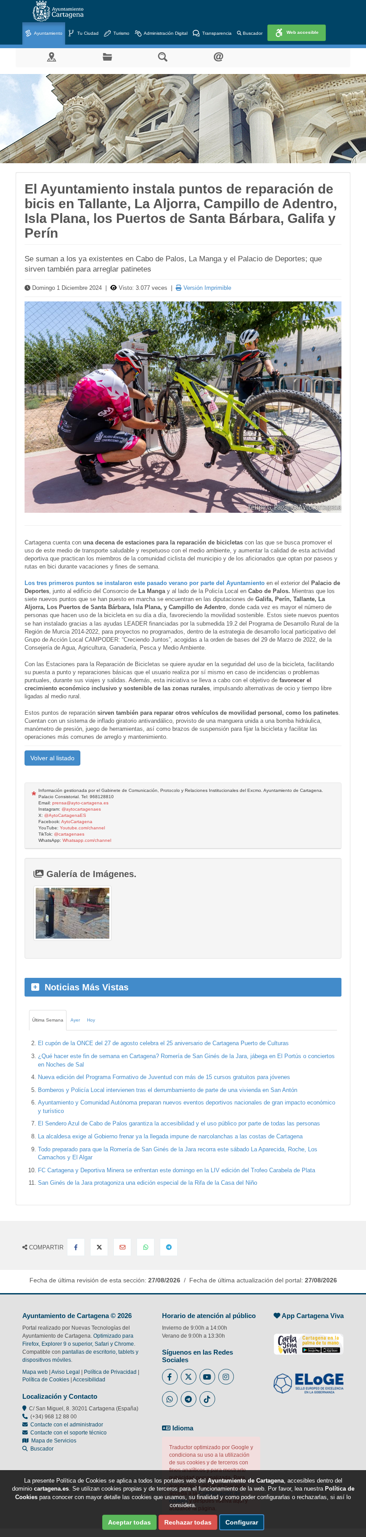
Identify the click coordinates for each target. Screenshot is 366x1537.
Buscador (251, 33)
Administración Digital (165, 33)
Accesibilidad (89, 1379)
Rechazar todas (188, 1522)
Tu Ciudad (87, 33)
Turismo (120, 33)
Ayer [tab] (75, 1020)
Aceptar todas (129, 1522)
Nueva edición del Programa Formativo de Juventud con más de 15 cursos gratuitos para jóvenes (164, 1077)
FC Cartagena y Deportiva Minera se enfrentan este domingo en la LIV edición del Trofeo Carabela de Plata (176, 1170)
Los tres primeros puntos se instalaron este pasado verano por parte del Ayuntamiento (145, 583)
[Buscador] (162, 56)
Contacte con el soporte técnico (68, 1433)
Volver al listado (52, 758)
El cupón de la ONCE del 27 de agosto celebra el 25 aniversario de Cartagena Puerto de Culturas (163, 1043)
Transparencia (216, 33)
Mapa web (35, 1372)
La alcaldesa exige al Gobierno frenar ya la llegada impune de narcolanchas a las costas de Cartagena (170, 1136)
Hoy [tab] (91, 1020)
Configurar (241, 1522)
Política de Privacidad (110, 1372)
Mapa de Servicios (52, 1441)
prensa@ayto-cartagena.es (80, 802)
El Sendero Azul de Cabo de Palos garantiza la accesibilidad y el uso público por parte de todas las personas (179, 1123)
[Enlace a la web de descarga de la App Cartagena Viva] (309, 1339)
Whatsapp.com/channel (86, 840)
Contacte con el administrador (66, 1425)
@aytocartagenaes (81, 809)
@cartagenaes (69, 834)
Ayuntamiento (47, 33)
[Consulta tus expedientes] (107, 56)
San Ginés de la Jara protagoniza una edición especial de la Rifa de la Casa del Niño (147, 1182)
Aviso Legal (65, 1372)
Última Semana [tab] (47, 1020)
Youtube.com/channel (82, 827)
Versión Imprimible (206, 287)
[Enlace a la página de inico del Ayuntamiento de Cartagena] (58, 11)
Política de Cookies (45, 1379)
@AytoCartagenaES (65, 815)
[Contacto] (218, 56)
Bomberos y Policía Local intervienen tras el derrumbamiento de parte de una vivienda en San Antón (167, 1090)
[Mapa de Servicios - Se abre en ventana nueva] (51, 56)
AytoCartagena (76, 821)
